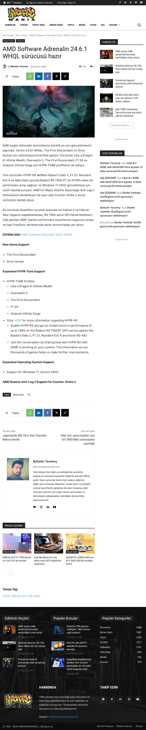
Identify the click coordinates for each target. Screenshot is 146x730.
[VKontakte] (137, 699)
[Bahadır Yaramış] (5, 66)
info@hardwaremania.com (63, 716)
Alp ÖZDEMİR (108, 178)
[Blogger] (103, 699)
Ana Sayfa (8, 35)
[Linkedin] (39, 76)
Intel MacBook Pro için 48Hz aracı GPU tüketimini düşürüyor (47, 560)
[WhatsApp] (30, 76)
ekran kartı (18, 394)
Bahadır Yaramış (19, 66)
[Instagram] (125, 3)
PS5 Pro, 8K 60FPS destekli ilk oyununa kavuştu (77, 646)
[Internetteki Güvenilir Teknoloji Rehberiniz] (28, 14)
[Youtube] (141, 3)
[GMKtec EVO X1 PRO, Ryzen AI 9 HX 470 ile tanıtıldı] (17, 543)
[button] (138, 25)
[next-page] (11, 573)
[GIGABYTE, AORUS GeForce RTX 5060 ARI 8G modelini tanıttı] (80, 543)
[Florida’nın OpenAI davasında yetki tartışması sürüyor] (106, 83)
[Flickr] (120, 699)
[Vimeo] (136, 3)
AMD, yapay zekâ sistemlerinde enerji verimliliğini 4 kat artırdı (127, 54)
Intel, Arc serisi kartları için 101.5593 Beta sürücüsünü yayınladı (78, 439)
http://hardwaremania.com (46, 466)
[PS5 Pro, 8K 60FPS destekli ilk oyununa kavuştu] (57, 645)
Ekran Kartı (21, 35)
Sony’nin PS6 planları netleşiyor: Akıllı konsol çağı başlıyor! (78, 629)
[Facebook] (120, 3)
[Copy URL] (65, 76)
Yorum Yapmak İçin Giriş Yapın (21, 595)
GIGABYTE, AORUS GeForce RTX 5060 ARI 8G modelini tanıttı (80, 560)
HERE (17, 320)
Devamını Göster (120, 125)
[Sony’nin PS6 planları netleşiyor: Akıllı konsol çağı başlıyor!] (57, 629)
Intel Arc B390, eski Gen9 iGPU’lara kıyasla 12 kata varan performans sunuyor (121, 167)
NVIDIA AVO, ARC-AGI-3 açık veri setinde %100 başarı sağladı (127, 98)
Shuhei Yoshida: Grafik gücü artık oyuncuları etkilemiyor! (120, 196)
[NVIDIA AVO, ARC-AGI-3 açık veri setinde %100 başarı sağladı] (106, 98)
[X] (131, 3)
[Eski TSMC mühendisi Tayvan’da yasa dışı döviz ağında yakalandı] (106, 112)
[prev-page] (5, 573)
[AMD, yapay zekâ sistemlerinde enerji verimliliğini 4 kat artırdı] (106, 54)
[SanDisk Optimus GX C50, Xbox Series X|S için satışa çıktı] (106, 68)
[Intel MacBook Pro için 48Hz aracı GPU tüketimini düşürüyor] (48, 543)
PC (29, 394)
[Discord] (34, 506)
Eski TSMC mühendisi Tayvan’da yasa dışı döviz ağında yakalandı (128, 112)
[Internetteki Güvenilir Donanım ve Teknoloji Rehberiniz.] (18, 700)
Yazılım (20, 40)
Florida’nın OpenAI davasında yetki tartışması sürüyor (129, 83)
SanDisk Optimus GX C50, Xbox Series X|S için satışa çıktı (128, 69)
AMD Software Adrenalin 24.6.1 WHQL (47, 234)
